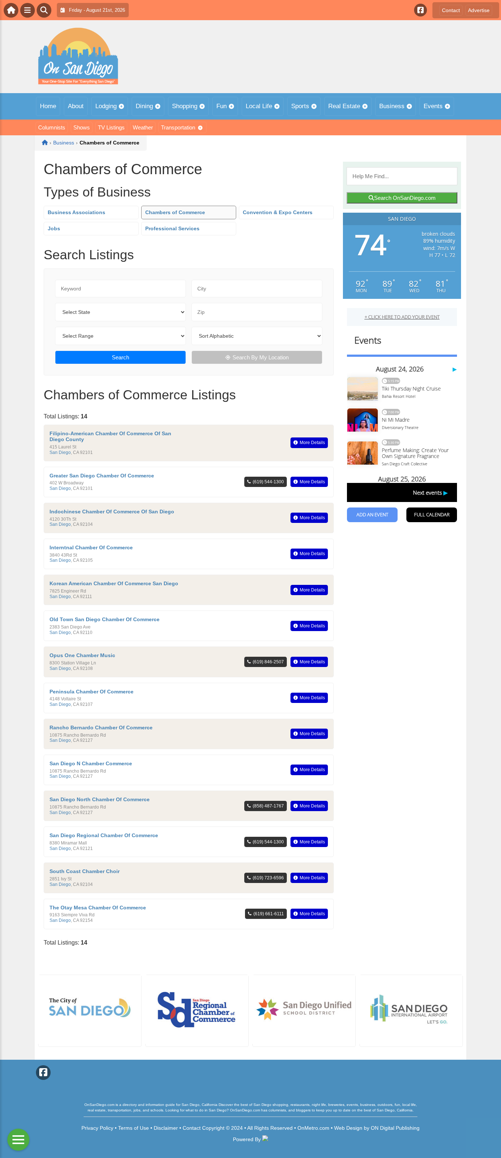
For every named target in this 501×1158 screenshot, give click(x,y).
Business (392, 106)
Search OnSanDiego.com (405, 198)
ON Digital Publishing (395, 1128)
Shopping (184, 106)
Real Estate (344, 106)
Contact (451, 10)
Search (120, 357)
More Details (312, 442)
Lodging (106, 106)
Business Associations (76, 212)
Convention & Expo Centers (277, 212)
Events (433, 106)
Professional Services (172, 228)
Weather (143, 127)
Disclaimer (166, 1128)
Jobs (54, 228)
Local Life (259, 106)
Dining (144, 106)
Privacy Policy (97, 1128)
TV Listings (111, 127)
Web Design (348, 1128)
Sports (300, 106)
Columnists (51, 127)
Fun (221, 106)
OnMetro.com (313, 1128)
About (76, 106)
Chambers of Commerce (175, 212)
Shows (81, 127)
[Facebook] (420, 10)
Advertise (479, 10)
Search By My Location (261, 357)
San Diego (60, 452)
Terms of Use (133, 1128)
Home (48, 106)
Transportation (178, 127)
